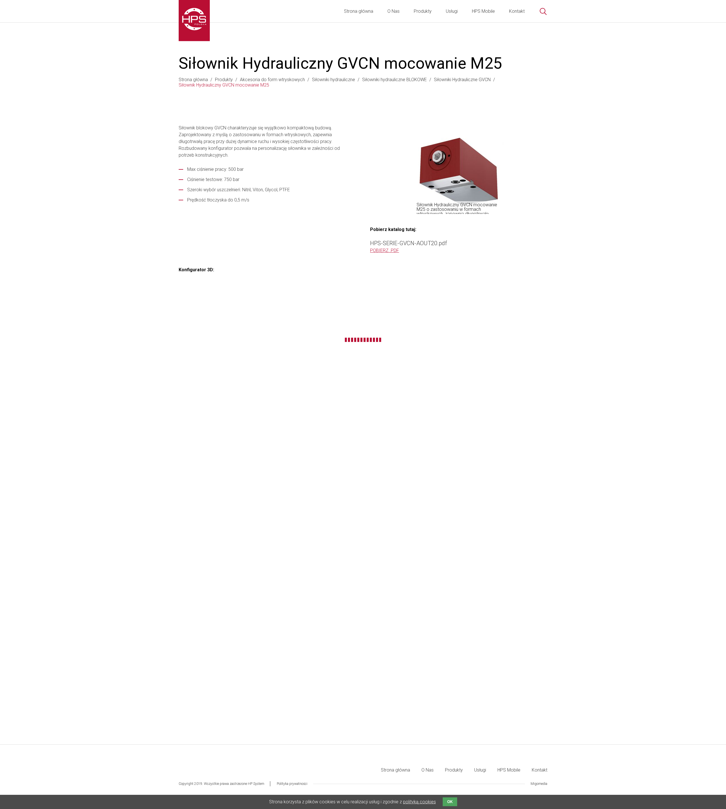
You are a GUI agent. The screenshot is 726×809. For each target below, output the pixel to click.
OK (450, 802)
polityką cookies (419, 801)
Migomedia (539, 784)
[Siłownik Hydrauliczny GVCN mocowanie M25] (459, 171)
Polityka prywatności (292, 784)
